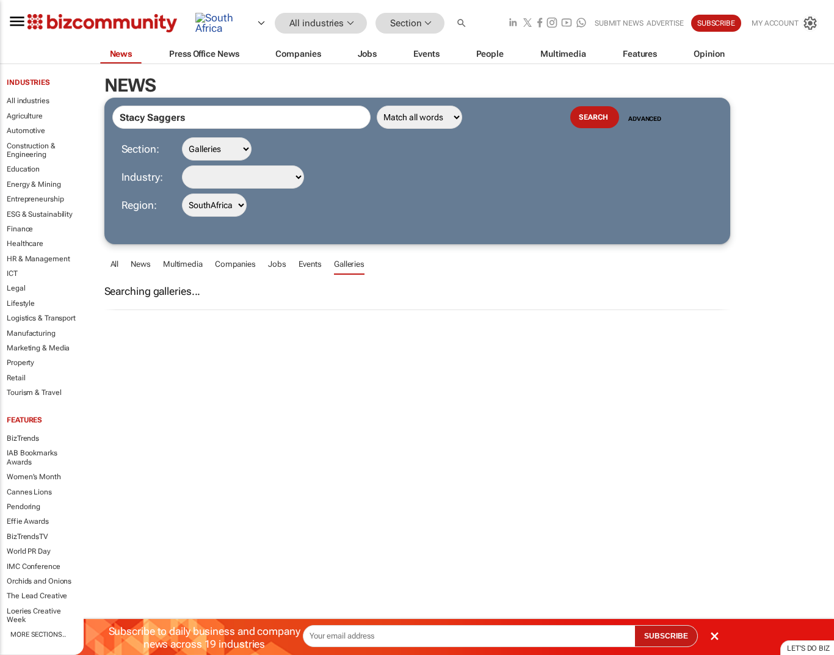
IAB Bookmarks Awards (32, 457)
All (115, 264)
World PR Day (29, 551)
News (141, 264)
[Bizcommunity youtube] (566, 23)
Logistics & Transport (41, 318)
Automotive (26, 130)
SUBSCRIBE (666, 636)
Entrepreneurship (35, 199)
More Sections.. (38, 635)
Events (310, 264)
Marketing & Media (38, 348)
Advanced (644, 118)
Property (20, 362)
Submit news (619, 23)
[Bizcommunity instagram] (552, 23)
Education (23, 169)
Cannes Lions (29, 492)
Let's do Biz (808, 648)
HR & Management (38, 259)
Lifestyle (21, 303)
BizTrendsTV (27, 536)
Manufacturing (31, 333)
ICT (12, 273)
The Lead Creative (37, 596)
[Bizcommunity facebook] (540, 23)
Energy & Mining (34, 184)
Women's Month (34, 476)
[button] (463, 23)
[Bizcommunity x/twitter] (527, 23)
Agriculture (25, 116)
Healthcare (25, 243)
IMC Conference (33, 566)
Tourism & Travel (34, 392)
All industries (28, 100)
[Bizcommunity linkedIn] (513, 23)
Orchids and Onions (39, 581)
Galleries (349, 264)
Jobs (277, 264)
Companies (235, 264)
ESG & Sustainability (40, 214)
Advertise (665, 23)
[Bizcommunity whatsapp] (581, 23)
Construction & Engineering (31, 150)
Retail (16, 378)
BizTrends (23, 438)
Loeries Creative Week (33, 615)
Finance (20, 229)
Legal (16, 288)
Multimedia (183, 264)
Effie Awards (28, 521)
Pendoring (23, 506)
